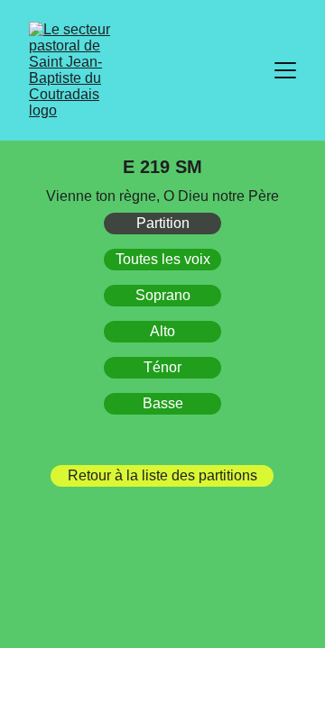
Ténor (162, 367)
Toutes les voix (163, 259)
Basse (163, 403)
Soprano (162, 295)
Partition (163, 223)
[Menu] (285, 70)
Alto (162, 331)
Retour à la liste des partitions (162, 475)
